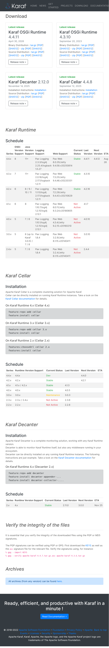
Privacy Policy (74, 629)
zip (22, 48)
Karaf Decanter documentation (74, 457)
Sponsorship (59, 633)
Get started (53, 6)
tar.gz (33, 45)
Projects (67, 5)
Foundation (58, 629)
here (59, 581)
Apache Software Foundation (34, 629)
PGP (40, 45)
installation (40, 90)
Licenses (34, 633)
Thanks (72, 633)
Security (46, 633)
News (42, 5)
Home (33, 5)
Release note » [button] (18, 62)
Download (81, 5)
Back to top (100, 629)
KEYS (88, 545)
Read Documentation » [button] (54, 616)
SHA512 (13, 48)
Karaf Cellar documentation (20, 298)
